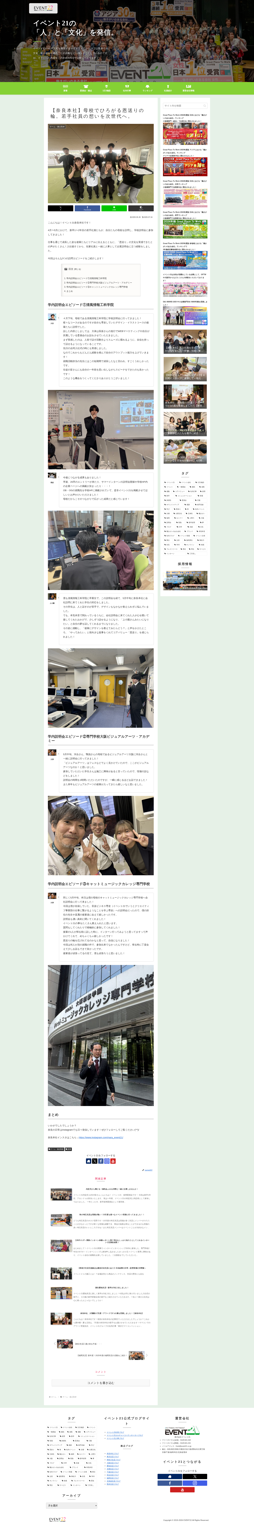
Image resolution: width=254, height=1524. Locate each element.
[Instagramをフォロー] (107, 1161)
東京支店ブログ (113, 1457)
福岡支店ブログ (113, 1478)
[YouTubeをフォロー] (113, 1161)
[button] (141, 208)
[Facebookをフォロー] (100, 1161)
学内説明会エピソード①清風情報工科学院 (86, 278)
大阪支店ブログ (113, 1463)
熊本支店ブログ (113, 1484)
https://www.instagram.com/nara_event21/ (101, 1137)
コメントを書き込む (100, 1383)
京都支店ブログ (113, 1469)
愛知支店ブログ (113, 1466)
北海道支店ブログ (114, 1481)
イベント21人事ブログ (115, 1438)
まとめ (69, 291)
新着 (69, 1149)
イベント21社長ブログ (115, 1432)
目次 (71, 269)
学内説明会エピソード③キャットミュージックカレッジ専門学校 (97, 287)
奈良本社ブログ (113, 1454)
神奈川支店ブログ (114, 1460)
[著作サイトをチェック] (88, 1161)
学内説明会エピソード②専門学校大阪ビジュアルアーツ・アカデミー (99, 282)
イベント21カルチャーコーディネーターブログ (125, 1435)
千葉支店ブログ (113, 1472)
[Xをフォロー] (94, 1161)
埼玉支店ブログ (113, 1475)
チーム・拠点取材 (57, 1149)
